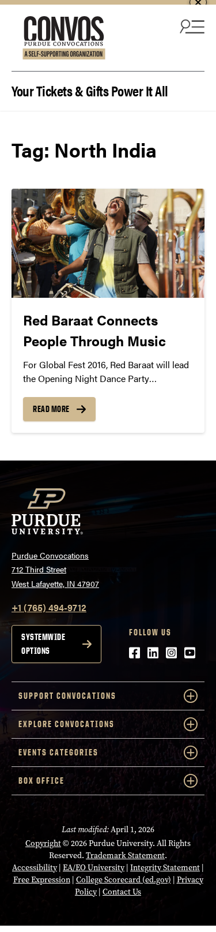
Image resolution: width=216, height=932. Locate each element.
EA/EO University (93, 867)
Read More (51, 408)
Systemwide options (43, 643)
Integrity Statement (165, 867)
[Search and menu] (190, 26)
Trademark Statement (125, 855)
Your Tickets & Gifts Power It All (90, 89)
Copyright (43, 843)
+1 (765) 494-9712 (49, 607)
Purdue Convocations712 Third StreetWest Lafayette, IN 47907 (55, 569)
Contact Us (122, 891)
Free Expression (41, 879)
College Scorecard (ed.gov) (123, 879)
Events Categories (58, 752)
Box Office (41, 780)
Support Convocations (67, 695)
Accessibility (34, 867)
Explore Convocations (66, 723)
